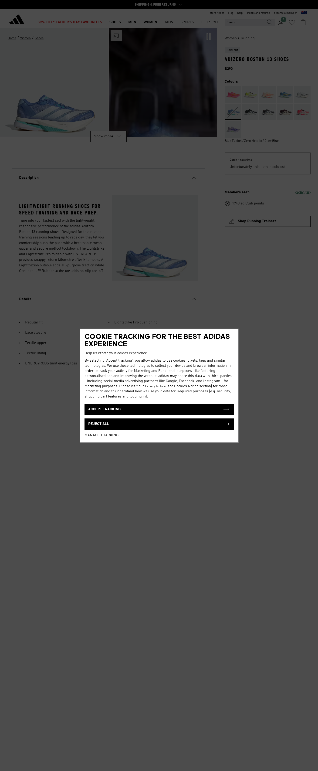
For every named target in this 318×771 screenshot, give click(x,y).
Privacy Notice (155, 386)
